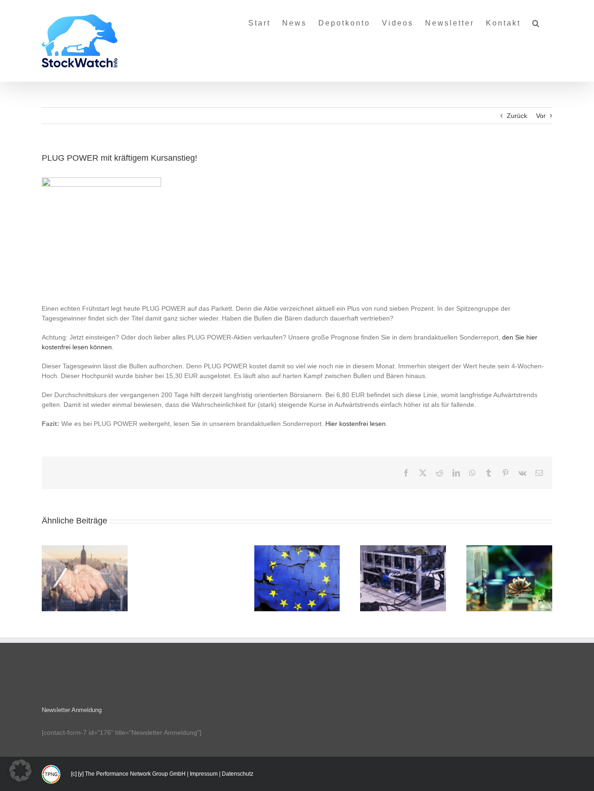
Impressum (204, 774)
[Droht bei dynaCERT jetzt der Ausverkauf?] (297, 578)
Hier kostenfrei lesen (355, 423)
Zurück (517, 115)
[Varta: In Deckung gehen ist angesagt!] (85, 578)
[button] (536, 19)
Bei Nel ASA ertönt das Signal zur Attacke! (403, 566)
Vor (541, 115)
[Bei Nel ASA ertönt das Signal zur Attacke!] (403, 578)
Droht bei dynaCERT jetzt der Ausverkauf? (297, 566)
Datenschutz (237, 774)
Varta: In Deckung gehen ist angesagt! (84, 566)
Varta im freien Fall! (509, 570)
